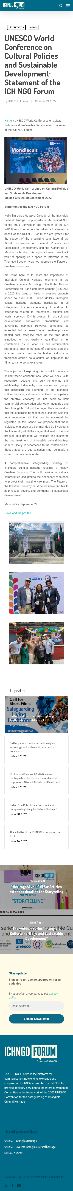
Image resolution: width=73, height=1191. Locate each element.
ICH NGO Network (13, 1153)
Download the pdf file (17, 513)
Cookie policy (56, 1176)
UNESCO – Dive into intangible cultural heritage (30, 1147)
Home (8, 120)
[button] (68, 5)
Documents (16, 27)
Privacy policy (39, 1176)
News (33, 27)
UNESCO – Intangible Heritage (20, 1140)
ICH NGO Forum (18, 101)
